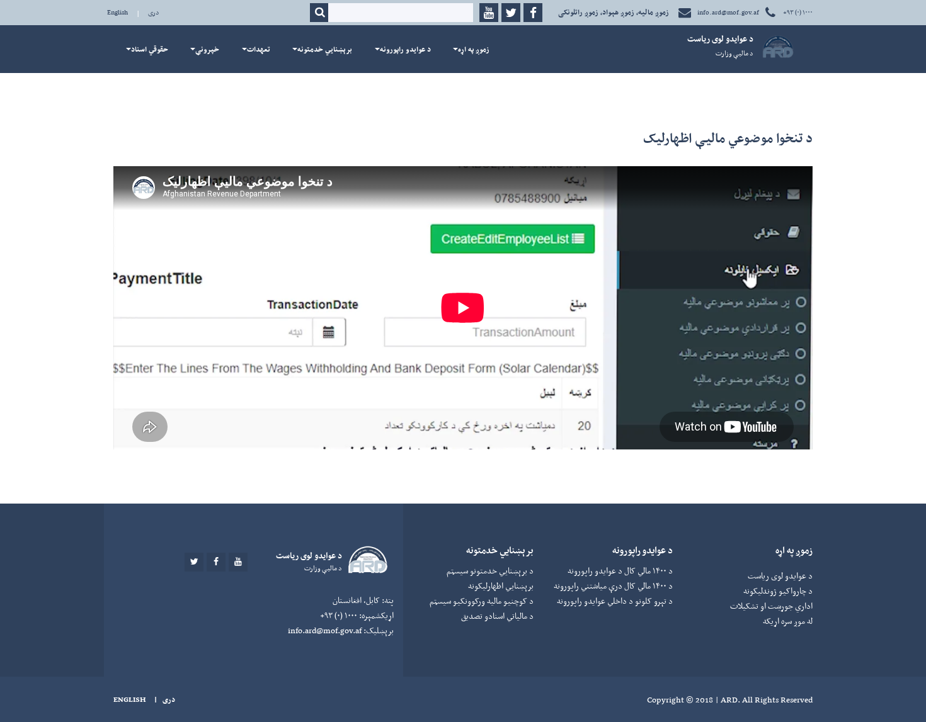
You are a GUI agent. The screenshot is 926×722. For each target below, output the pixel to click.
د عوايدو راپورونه (405, 49)
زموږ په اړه (473, 49)
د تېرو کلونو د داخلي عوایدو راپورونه (615, 601)
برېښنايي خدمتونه (324, 49)
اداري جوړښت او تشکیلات (771, 606)
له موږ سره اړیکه (788, 621)
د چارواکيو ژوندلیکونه (778, 591)
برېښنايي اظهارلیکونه (501, 585)
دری (153, 12)
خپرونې (207, 49)
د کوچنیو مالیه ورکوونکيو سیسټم (482, 601)
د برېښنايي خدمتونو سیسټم (490, 570)
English (117, 12)
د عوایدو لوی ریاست (780, 575)
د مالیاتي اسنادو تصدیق (497, 616)
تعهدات (258, 49)
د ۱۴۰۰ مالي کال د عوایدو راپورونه (620, 570)
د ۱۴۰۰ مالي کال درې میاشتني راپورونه (613, 585)
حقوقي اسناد (149, 49)
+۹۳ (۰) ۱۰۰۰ (797, 12)
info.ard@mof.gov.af (728, 12)
